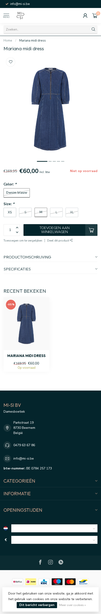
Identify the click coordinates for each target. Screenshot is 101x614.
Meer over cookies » (72, 605)
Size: (9, 203)
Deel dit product (58, 240)
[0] (94, 15)
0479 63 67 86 (24, 445)
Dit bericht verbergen (36, 605)
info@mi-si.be (23, 458)
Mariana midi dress (32, 40)
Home (8, 40)
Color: (10, 184)
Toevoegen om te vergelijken (23, 240)
